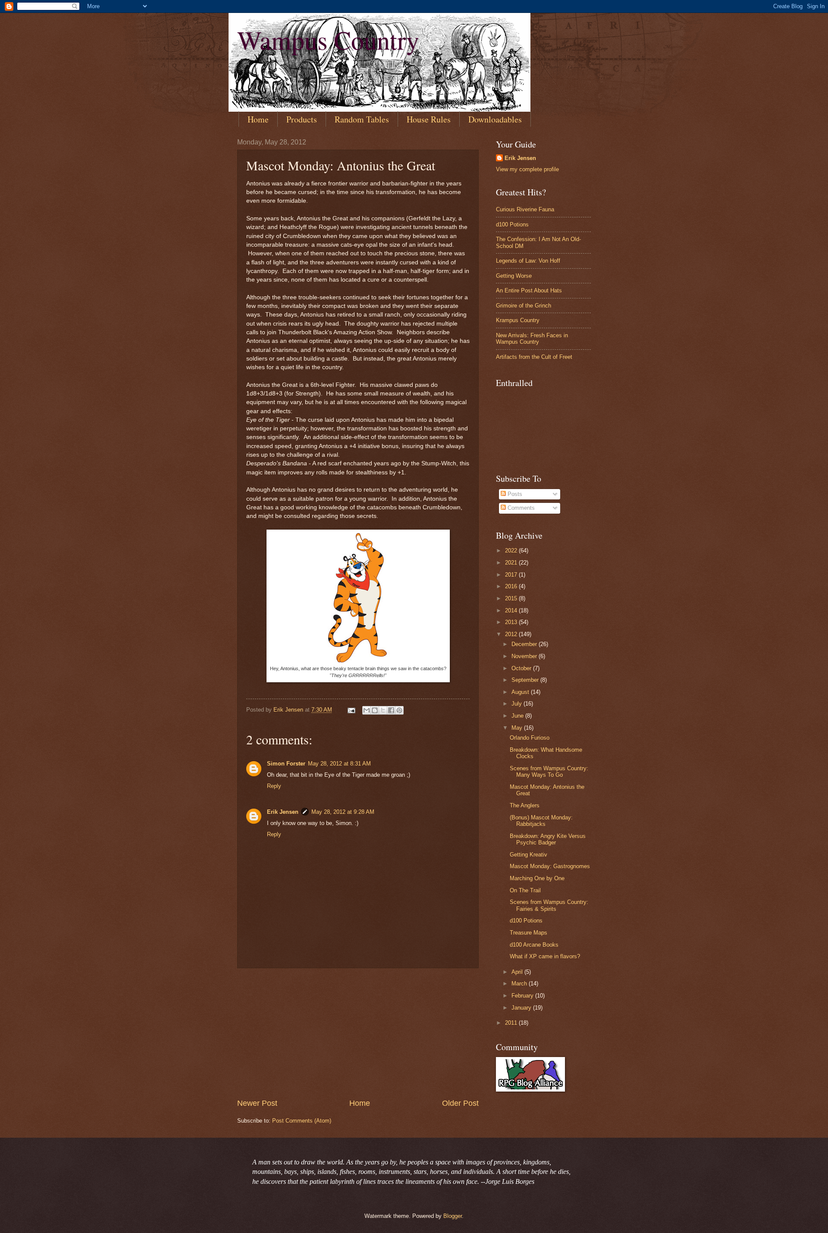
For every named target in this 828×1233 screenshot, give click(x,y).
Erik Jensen (282, 812)
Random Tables (362, 119)
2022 (512, 550)
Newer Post (257, 1103)
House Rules (429, 119)
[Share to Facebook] (391, 710)
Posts (514, 494)
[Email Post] (351, 709)
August (521, 692)
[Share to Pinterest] (399, 710)
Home (258, 119)
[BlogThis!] (374, 710)
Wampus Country (328, 39)
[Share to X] (383, 710)
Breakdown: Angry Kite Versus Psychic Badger (548, 839)
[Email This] (366, 710)
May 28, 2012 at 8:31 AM (339, 763)
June (518, 715)
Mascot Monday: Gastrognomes (550, 866)
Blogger (452, 1216)
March (520, 983)
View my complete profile (527, 169)
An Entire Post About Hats (529, 290)
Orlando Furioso (529, 737)
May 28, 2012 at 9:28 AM (342, 812)
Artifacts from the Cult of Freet (534, 357)
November (525, 656)
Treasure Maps (528, 932)
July (517, 703)
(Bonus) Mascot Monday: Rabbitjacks (541, 820)
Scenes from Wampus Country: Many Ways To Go (549, 771)
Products (301, 119)
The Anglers (524, 805)
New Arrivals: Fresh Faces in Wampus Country (532, 338)
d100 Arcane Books (534, 944)
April (517, 972)
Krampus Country (517, 320)
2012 (512, 634)
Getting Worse (514, 276)
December (525, 644)
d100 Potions (512, 224)
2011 (512, 1023)
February (523, 995)
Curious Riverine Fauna (525, 209)
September (525, 680)
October (522, 668)
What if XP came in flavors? (545, 956)
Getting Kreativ (528, 854)
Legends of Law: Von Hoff (528, 260)
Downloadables (495, 119)
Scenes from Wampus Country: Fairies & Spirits (549, 905)
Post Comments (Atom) (301, 1120)
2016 (512, 586)
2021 (512, 562)
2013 (512, 622)
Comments (520, 508)
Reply (274, 786)
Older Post (460, 1103)
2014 (512, 610)
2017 (512, 574)
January (522, 1007)
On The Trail (525, 890)
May (517, 728)
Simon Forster (286, 763)
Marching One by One (537, 878)
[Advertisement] (358, 1033)
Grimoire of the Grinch (523, 305)
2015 (512, 598)
